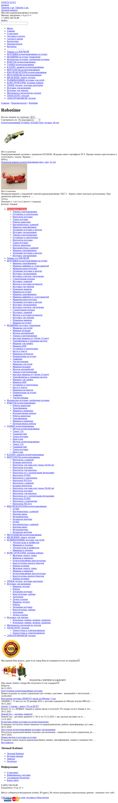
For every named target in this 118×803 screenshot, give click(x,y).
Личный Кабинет (15, 753)
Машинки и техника (23, 545)
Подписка (12, 761)
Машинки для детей (22, 328)
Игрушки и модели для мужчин (28, 276)
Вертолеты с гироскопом (25, 478)
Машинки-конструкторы (25, 268)
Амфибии (17, 359)
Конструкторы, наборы (24, 594)
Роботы (16, 589)
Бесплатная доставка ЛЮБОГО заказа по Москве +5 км (28, 698)
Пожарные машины (22, 289)
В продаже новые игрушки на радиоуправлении (25, 722)
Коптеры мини (20, 514)
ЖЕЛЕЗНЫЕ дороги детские (21, 537)
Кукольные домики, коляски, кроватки (32, 620)
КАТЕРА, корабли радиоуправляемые (25, 454)
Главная (5, 103)
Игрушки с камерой (22, 281)
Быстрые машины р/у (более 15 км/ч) (31, 338)
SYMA (16, 509)
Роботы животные (22, 222)
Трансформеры (20, 408)
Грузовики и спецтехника (25, 214)
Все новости (7, 742)
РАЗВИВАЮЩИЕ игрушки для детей (25, 540)
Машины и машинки (23, 410)
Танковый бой (20, 434)
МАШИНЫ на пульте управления (23, 325)
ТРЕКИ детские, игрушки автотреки (25, 581)
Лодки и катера (20, 599)
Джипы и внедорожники (25, 211)
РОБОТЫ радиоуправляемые (21, 403)
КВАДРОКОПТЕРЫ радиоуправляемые (27, 506)
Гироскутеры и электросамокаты (29, 630)
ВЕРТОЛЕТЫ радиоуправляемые (23, 457)
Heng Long (18, 439)
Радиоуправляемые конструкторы (29, 560)
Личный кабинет (9, 10)
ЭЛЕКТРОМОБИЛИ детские (21, 635)
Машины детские (21, 586)
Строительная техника (24, 279)
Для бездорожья (20, 361)
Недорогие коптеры (22, 519)
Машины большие (22, 330)
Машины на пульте (22, 291)
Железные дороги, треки (25, 555)
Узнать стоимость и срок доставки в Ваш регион (25, 797)
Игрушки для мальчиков (25, 232)
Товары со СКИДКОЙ (18, 258)
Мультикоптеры (20, 516)
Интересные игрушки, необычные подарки (28, 400)
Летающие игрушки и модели (27, 229)
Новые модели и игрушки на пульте (19, 737)
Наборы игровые (21, 565)
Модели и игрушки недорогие (27, 284)
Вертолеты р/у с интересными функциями (33, 472)
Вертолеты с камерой (23, 460)
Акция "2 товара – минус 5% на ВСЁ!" (20, 706)
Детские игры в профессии (26, 542)
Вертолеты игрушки (23, 217)
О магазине (12, 772)
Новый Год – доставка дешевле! (17, 714)
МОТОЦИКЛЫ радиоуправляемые (24, 534)
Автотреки (18, 597)
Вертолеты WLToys (22, 480)
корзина (5, 5)
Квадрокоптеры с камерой (25, 224)
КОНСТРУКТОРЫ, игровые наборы (25, 553)
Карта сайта (13, 780)
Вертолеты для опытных (25, 470)
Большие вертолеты (22, 462)
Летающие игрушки (22, 591)
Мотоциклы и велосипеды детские (24, 625)
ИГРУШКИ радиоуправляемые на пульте (27, 260)
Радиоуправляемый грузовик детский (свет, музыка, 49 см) (30, 122)
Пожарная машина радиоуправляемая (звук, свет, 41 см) (28, 162)
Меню (10, 28)
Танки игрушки (20, 219)
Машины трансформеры (25, 227)
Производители (19, 103)
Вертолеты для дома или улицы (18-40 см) (33, 465)
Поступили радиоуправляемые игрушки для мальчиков (28, 729)
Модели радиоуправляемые (26, 428)
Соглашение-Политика (18, 777)
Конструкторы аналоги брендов (28, 563)
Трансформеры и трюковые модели (30, 341)
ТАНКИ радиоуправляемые (20, 426)
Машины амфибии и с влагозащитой (31, 266)
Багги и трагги (20, 351)
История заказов (15, 756)
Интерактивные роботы (24, 413)
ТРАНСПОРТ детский (18, 628)
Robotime (33, 103)
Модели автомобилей (23, 333)
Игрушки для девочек (23, 286)
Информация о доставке (19, 775)
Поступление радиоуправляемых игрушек (22, 691)
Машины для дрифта (23, 343)
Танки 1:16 (18, 431)
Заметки (11, 758)
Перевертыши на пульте (24, 356)
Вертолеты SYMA (22, 475)
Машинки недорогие (23, 354)
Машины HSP (19, 346)
